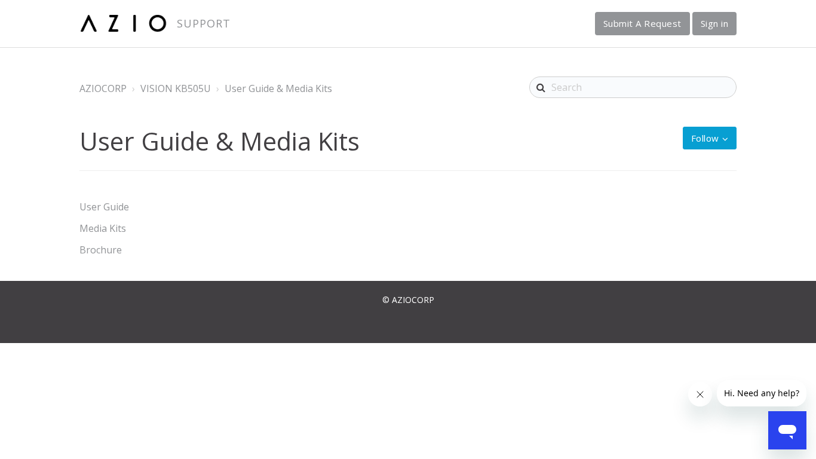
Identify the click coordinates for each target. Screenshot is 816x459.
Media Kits (102, 228)
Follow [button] (705, 138)
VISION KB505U (175, 88)
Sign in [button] (715, 23)
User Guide (104, 206)
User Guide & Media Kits (278, 88)
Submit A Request (642, 23)
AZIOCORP (103, 88)
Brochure (100, 249)
